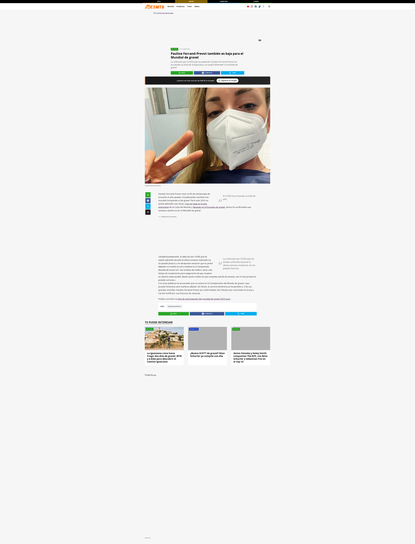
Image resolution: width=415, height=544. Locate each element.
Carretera (224, 1)
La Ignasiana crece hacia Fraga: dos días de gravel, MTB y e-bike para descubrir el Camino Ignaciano (164, 357)
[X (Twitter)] (263, 6)
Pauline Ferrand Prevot (174, 306)
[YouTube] (248, 6)
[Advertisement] (207, 236)
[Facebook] (256, 6)
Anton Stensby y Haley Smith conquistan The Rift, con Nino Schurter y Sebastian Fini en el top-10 (250, 357)
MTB (158, 1)
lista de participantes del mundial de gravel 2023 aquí (204, 299)
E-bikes (256, 1)
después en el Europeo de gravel (209, 207)
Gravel (191, 1)
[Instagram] (252, 6)
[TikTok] (260, 6)
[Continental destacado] (207, 27)
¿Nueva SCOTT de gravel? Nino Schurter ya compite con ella (207, 355)
